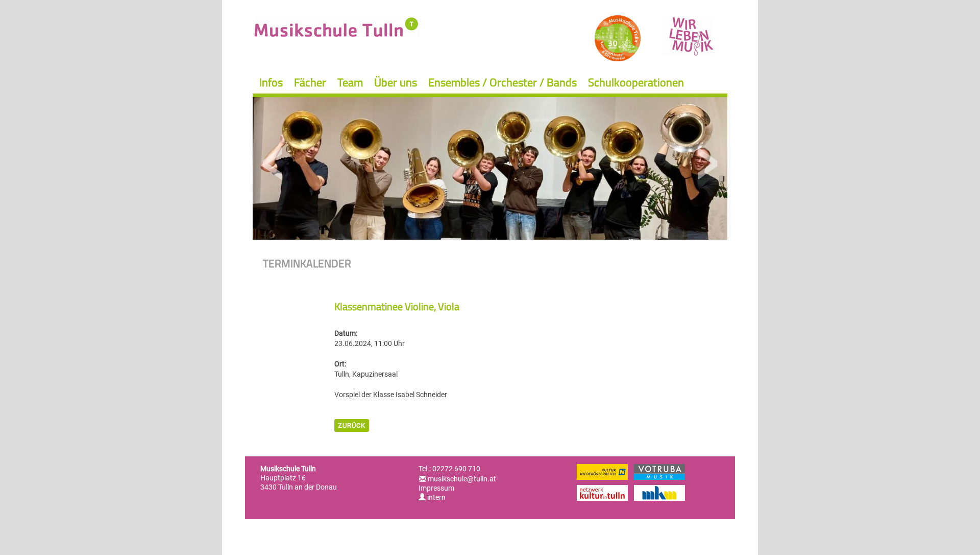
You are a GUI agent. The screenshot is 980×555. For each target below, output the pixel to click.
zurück (351, 425)
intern (436, 497)
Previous (273, 163)
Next (707, 163)
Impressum (436, 488)
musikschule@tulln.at (462, 479)
